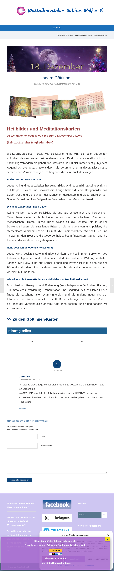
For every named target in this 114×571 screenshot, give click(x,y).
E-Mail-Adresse (47, 445)
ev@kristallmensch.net (19, 535)
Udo (78, 84)
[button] (108, 535)
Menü (58, 28)
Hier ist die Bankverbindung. (56, 563)
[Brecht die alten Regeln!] (2, 285)
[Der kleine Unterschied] (112, 285)
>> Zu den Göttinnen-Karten (32, 319)
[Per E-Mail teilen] (82, 341)
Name (43, 436)
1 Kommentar (62, 84)
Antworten (23, 408)
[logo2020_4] (62, 14)
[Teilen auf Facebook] (32, 341)
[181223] (57, 59)
